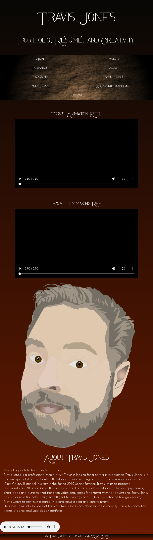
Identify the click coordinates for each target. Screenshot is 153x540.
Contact (76, 95)
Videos (112, 68)
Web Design (40, 86)
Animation (40, 68)
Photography (40, 77)
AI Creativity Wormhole (112, 86)
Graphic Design (113, 77)
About (40, 59)
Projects (113, 59)
